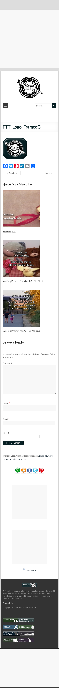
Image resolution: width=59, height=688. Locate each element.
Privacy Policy (8, 603)
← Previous (11, 173)
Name (6, 403)
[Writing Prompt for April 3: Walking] (21, 291)
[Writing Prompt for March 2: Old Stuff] (21, 241)
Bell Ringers (9, 231)
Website (7, 433)
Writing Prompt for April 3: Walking (21, 330)
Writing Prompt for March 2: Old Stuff (23, 281)
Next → (49, 173)
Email (6, 419)
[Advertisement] (29, 39)
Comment (8, 363)
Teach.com (31, 570)
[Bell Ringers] (21, 191)
